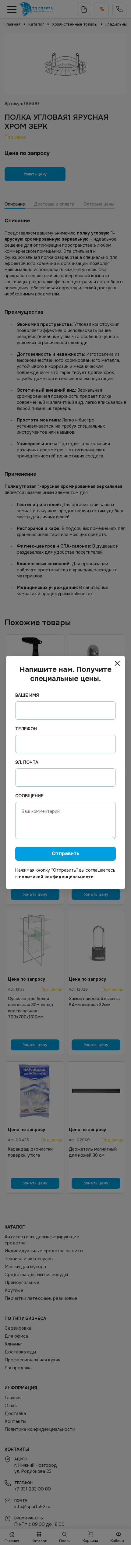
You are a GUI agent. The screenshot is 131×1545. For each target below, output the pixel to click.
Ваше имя (27, 695)
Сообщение (29, 796)
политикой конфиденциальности (56, 877)
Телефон (26, 729)
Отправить (66, 853)
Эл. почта (26, 762)
